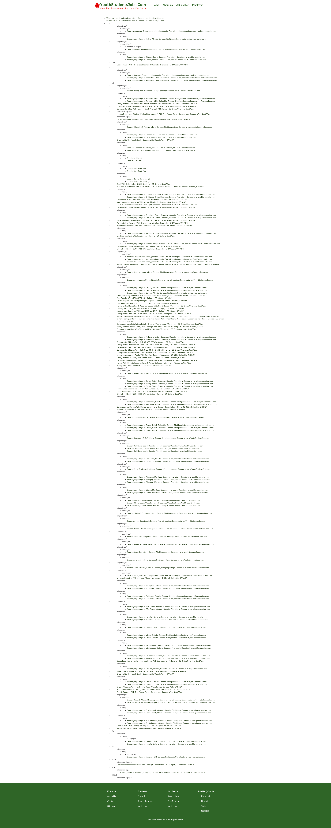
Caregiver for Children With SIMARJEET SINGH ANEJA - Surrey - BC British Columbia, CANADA (156, 345)
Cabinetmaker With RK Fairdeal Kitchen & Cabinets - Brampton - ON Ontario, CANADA (152, 65)
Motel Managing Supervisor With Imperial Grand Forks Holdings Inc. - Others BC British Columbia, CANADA (161, 295)
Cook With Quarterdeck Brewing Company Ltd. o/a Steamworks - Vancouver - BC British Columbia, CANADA (161, 772)
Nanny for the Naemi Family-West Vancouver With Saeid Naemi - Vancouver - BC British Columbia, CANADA (161, 306)
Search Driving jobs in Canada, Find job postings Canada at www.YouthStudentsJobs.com (164, 91)
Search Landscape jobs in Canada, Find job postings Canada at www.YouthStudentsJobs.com (165, 417)
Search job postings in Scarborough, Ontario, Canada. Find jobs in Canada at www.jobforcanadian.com (169, 710)
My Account (142, 806)
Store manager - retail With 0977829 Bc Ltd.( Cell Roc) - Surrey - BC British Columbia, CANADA (156, 220)
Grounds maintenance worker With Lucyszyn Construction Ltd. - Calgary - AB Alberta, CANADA (155, 765)
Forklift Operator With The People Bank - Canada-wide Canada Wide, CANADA (149, 692)
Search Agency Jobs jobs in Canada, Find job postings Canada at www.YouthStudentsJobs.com (166, 521)
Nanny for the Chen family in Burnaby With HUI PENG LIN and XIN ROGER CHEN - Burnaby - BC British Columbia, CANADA (168, 264)
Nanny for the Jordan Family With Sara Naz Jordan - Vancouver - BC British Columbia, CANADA (156, 355)
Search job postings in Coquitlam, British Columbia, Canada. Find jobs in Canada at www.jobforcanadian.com (171, 215)
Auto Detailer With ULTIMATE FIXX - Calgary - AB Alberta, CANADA (144, 298)
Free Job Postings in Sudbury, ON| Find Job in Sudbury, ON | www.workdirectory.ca (161, 148)
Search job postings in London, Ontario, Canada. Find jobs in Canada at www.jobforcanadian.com (167, 627)
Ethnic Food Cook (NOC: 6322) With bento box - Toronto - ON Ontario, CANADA (149, 394)
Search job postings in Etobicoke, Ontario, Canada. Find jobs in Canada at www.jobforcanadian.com (168, 596)
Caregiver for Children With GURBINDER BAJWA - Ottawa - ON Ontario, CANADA (150, 342)
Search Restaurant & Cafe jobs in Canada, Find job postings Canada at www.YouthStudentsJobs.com (168, 438)
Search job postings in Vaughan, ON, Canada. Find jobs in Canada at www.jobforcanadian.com (166, 757)
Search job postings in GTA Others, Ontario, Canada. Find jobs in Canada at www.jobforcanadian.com (168, 606)
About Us (111, 796)
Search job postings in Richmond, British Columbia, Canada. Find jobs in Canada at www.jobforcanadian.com (171, 337)
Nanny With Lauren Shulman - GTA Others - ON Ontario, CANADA (144, 365)
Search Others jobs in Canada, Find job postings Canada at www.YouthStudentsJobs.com (163, 500)
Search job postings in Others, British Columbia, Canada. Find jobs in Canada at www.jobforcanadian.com (170, 425)
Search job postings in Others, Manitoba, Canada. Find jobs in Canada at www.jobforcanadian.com (167, 490)
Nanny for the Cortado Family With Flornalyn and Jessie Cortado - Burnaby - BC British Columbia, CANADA (161, 327)
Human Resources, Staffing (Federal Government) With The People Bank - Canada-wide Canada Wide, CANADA (163, 114)
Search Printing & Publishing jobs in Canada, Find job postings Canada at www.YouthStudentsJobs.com (169, 513)
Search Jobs (173, 796)
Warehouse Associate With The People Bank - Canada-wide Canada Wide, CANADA (151, 671)
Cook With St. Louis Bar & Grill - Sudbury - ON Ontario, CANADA (143, 184)
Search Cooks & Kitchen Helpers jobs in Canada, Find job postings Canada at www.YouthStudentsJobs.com (171, 700)
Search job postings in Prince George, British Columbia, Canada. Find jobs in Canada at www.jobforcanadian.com (173, 244)
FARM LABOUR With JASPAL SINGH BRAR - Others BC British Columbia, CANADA (151, 409)
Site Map (111, 806)
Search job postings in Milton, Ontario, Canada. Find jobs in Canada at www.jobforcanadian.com (166, 635)
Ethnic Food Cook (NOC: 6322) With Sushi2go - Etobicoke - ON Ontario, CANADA (150, 249)
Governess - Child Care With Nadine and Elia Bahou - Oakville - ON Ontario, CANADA (152, 200)
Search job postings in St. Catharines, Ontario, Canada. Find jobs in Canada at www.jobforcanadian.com (169, 721)
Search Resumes (145, 801)
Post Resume (173, 801)
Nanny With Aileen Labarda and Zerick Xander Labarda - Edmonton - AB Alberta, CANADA (154, 363)
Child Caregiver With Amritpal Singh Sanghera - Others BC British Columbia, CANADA (152, 301)
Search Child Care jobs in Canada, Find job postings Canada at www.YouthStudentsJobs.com (165, 446)
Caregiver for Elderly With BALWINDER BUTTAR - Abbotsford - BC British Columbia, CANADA (155, 352)
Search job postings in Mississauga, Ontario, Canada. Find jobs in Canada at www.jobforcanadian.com (169, 645)
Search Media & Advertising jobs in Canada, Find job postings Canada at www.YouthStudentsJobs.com (169, 469)
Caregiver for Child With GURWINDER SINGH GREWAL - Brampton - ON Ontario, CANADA (154, 314)
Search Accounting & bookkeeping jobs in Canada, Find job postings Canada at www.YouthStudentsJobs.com (171, 31)
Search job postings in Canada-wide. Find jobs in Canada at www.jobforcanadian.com (162, 135)
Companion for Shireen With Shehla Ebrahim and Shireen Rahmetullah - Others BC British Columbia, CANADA (162, 407)
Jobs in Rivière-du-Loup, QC (138, 179)
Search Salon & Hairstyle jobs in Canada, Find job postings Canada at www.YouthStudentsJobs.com (168, 568)
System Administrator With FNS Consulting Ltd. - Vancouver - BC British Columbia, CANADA (154, 225)
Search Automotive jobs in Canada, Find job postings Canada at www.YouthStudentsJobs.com (165, 560)
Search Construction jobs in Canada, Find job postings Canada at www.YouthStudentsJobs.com (166, 49)
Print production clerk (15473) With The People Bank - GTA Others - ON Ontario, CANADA (153, 689)
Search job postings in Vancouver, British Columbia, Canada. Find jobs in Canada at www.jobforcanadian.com (172, 402)
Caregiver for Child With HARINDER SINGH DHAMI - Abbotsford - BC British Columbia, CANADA (156, 347)
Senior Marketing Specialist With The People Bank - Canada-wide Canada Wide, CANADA (153, 119)
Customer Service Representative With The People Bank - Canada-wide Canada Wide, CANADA (156, 106)
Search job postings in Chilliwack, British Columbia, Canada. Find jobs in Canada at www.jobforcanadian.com (171, 194)
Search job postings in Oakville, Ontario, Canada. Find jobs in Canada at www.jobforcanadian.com (167, 669)
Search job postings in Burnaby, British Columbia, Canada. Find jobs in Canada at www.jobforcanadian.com (171, 98)
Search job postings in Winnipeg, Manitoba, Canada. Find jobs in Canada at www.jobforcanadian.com (168, 477)
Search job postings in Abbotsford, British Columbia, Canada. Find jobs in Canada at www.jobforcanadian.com (172, 78)
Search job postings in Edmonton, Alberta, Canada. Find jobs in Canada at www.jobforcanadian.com (168, 459)
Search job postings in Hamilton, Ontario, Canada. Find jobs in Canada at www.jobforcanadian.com (167, 617)
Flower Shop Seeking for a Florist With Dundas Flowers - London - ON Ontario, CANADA (153, 389)
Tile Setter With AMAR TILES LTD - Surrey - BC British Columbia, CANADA (147, 303)
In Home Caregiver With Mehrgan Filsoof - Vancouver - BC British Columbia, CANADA (152, 578)
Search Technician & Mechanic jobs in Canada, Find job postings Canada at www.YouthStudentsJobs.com (170, 544)
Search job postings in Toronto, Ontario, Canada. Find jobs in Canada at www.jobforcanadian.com (167, 741)
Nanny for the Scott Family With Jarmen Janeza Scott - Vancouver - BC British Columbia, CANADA (157, 104)
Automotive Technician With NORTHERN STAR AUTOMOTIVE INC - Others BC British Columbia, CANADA (160, 187)
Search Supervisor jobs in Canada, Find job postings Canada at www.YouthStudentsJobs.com (165, 552)
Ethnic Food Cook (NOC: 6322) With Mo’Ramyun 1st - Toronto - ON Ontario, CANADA (152, 391)
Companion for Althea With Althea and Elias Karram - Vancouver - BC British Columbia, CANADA (156, 329)
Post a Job (142, 796)
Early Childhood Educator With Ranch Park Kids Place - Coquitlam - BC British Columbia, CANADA (157, 360)
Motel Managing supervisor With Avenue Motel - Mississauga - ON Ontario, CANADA (151, 202)
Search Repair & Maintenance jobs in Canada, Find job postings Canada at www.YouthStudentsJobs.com (170, 529)
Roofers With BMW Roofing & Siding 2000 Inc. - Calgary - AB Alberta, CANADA (149, 726)
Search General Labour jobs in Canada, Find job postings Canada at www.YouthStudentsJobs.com (167, 272)
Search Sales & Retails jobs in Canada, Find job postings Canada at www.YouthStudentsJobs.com (167, 536)
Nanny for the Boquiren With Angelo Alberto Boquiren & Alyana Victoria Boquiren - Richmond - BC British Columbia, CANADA (168, 316)
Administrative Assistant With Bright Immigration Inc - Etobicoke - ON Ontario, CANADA (152, 223)
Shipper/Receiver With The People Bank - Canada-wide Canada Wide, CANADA (149, 687)
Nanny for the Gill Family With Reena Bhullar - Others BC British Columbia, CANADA (151, 358)
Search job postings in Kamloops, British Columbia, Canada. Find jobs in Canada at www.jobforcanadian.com (171, 233)
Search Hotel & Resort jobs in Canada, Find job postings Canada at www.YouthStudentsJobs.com (167, 373)
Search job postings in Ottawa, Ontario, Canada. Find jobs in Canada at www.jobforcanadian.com (167, 682)
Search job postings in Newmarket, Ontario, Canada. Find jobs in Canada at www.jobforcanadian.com (168, 656)
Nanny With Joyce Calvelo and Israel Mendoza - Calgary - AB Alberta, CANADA (149, 728)
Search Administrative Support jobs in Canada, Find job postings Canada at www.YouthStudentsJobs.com (170, 280)
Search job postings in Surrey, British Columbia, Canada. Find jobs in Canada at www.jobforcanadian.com (170, 381)
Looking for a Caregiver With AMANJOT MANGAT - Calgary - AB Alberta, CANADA (150, 308)
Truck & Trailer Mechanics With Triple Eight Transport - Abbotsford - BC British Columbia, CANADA (157, 205)
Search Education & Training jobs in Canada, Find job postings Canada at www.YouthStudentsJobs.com (169, 127)
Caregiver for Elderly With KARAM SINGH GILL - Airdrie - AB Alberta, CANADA (148, 246)
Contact (110, 801)
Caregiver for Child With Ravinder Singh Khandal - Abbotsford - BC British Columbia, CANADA (155, 109)
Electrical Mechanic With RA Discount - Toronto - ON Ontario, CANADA (145, 236)
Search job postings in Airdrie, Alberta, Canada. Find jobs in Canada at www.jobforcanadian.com (166, 39)
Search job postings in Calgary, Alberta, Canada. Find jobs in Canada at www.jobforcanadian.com (167, 288)
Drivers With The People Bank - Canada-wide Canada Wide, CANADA (145, 140)
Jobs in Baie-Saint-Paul (136, 168)
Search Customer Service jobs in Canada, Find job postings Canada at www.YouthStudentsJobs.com (168, 75)
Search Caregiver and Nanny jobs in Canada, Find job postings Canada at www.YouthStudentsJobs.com (169, 257)
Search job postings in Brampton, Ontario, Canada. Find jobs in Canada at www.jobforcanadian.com (168, 586)
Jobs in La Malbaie (134, 158)
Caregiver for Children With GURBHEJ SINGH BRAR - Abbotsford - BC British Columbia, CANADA (157, 350)
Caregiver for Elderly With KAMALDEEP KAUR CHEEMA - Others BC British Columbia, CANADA (156, 207)
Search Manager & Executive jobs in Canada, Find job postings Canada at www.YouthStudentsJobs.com (169, 575)
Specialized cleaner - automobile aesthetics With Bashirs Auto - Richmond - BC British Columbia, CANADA (160, 661)
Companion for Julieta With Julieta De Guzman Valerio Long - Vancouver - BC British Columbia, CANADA (159, 324)
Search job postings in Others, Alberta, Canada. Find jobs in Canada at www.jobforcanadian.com (166, 57)
